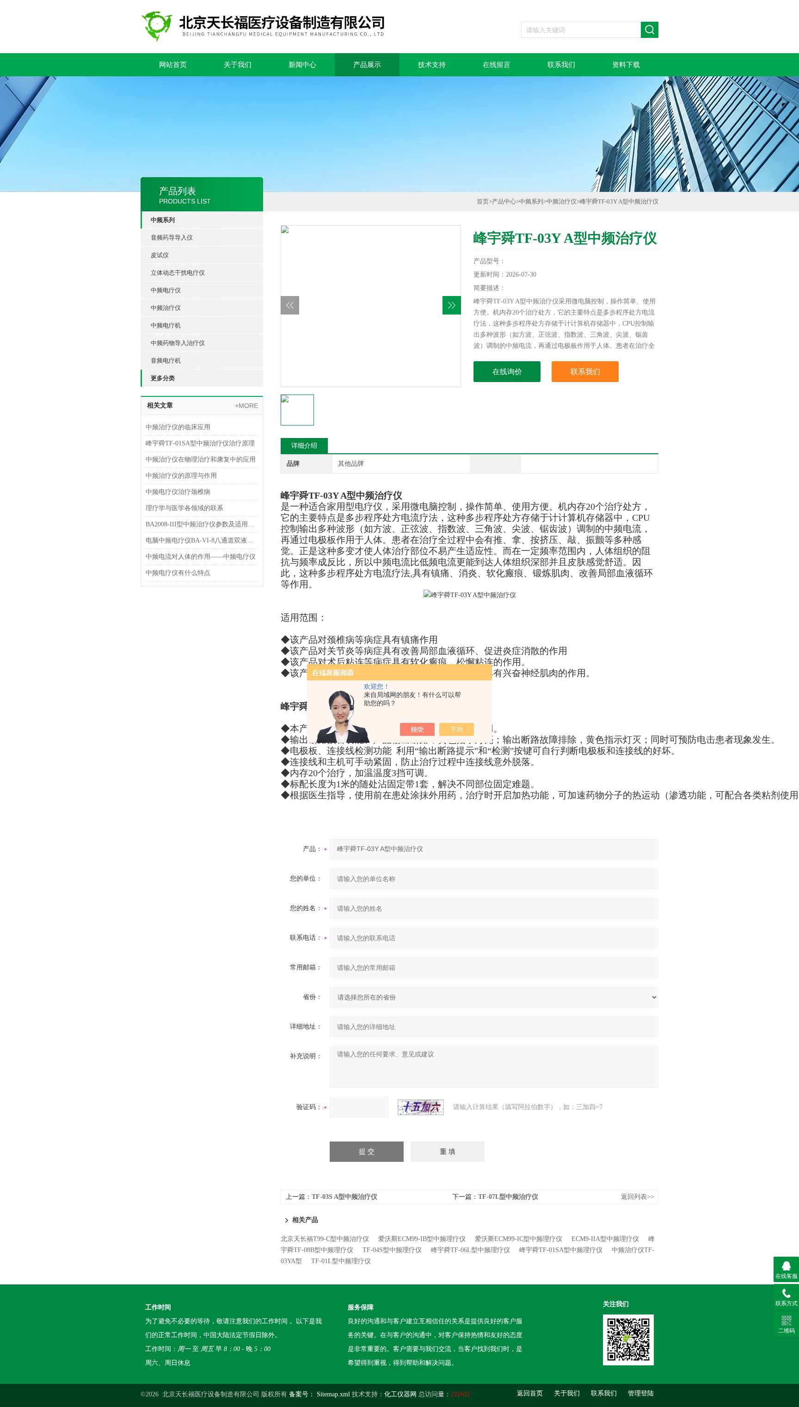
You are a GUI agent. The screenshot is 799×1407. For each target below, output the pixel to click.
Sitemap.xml (333, 1394)
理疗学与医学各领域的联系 (184, 508)
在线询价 (507, 372)
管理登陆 (641, 1393)
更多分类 (163, 378)
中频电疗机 (166, 325)
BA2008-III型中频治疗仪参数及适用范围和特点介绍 (202, 524)
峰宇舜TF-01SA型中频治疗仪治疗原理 (200, 443)
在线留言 (496, 64)
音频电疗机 (166, 360)
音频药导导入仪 (172, 237)
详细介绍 (304, 445)
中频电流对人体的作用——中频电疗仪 (201, 556)
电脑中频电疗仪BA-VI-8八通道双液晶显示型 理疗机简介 (202, 540)
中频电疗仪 (166, 290)
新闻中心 (302, 64)
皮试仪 (160, 255)
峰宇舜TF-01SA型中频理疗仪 (560, 1250)
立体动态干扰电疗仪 (178, 272)
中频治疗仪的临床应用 (178, 427)
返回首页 (530, 1393)
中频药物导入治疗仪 (178, 342)
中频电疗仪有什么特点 (178, 572)
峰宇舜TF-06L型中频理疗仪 (470, 1250)
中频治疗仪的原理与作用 (181, 475)
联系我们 (561, 64)
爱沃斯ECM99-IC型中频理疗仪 (518, 1238)
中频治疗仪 (166, 307)
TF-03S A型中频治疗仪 (344, 1196)
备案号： (302, 1394)
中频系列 (163, 219)
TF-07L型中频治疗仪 (508, 1196)
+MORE (246, 405)
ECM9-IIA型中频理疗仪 (605, 1238)
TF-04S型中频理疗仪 (392, 1250)
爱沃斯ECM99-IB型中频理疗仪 (422, 1238)
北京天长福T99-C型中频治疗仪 (325, 1238)
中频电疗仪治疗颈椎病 (178, 491)
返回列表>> (637, 1196)
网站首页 (173, 64)
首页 (483, 201)
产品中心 (504, 201)
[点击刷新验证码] (421, 1107)
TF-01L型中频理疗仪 (341, 1261)
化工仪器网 (400, 1394)
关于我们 (238, 64)
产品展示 (367, 64)
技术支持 (432, 64)
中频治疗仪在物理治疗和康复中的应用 (201, 459)
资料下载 (626, 64)
